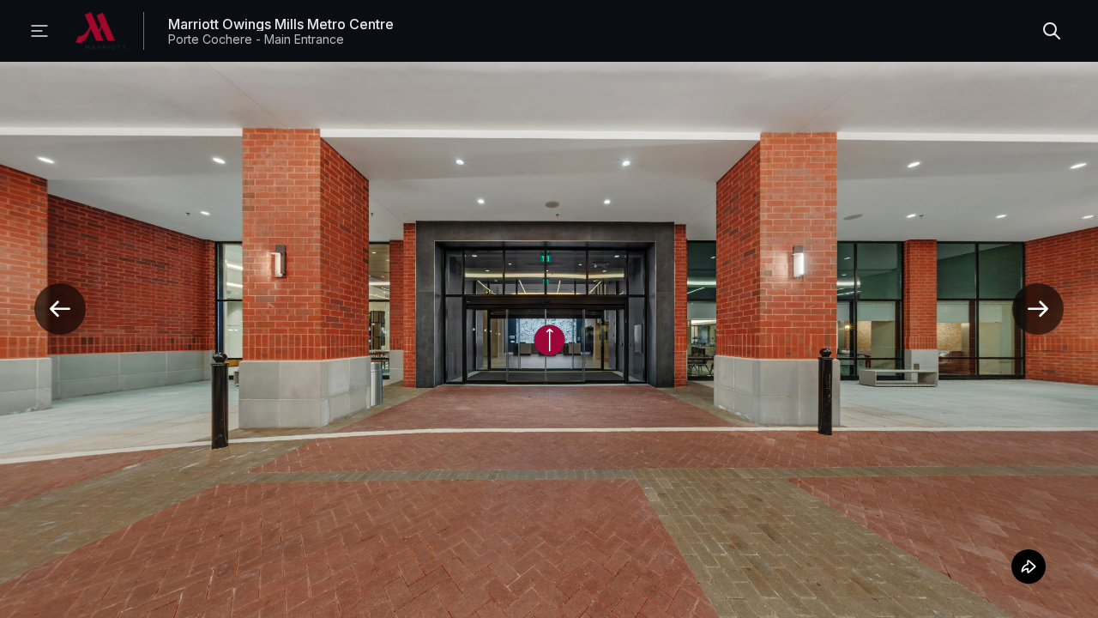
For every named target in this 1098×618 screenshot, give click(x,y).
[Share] (1026, 566)
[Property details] (100, 31)
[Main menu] (39, 31)
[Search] (1052, 31)
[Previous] (60, 309)
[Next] (1038, 309)
